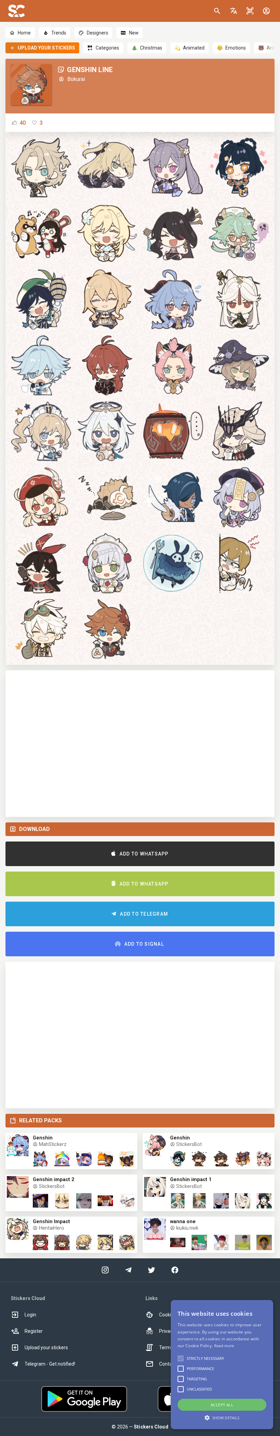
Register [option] (34, 1331)
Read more (224, 1345)
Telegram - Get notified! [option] (50, 1364)
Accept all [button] (222, 1404)
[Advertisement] (140, 743)
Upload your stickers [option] (46, 1347)
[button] (233, 11)
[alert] (222, 1364)
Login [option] (30, 1314)
